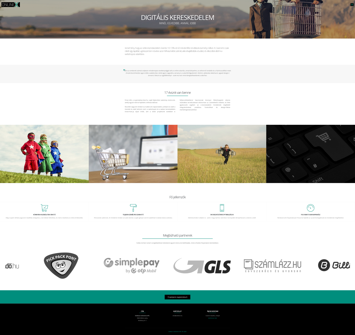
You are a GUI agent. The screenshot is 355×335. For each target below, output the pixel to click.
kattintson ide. (212, 318)
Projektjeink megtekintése (177, 297)
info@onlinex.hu (177, 316)
